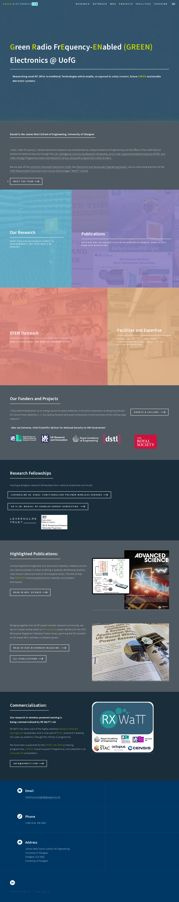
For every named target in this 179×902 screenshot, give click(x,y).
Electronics (20, 4)
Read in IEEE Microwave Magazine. (36, 648)
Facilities (143, 4)
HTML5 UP (45, 891)
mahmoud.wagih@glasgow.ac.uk (42, 797)
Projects (126, 4)
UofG (67, 60)
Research (83, 4)
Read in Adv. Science (27, 592)
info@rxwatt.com (25, 763)
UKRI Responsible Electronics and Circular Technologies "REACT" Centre (49, 170)
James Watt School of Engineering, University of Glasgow (59, 134)
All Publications (25, 658)
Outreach (100, 4)
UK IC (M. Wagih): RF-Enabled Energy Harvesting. (45, 506)
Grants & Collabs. (147, 412)
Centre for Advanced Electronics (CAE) (50, 166)
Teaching (161, 4)
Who (113, 4)
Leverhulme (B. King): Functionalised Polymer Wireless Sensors (56, 495)
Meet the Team (23, 181)
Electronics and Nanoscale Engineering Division (101, 166)
